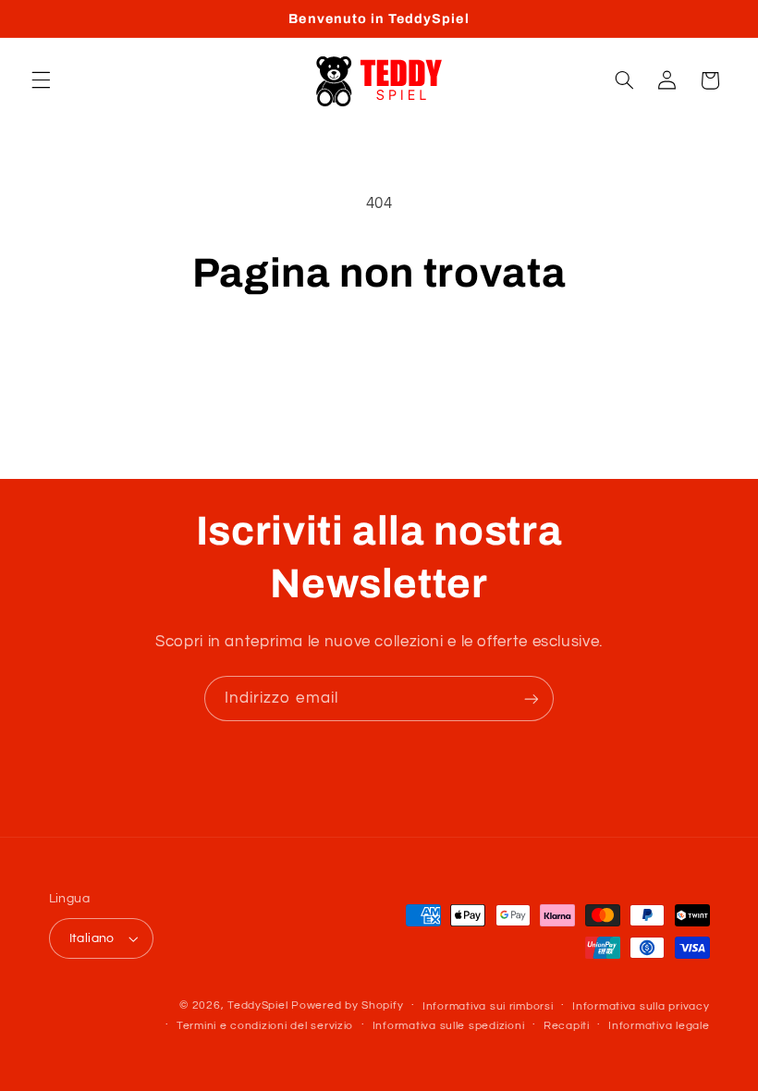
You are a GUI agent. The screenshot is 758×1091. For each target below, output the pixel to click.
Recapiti (567, 1026)
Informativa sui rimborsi (488, 1006)
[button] (40, 80)
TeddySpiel (257, 1005)
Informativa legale (658, 1026)
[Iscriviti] (531, 698)
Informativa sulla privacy (640, 1006)
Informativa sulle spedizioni (449, 1026)
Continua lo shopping (379, 360)
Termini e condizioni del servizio (265, 1026)
